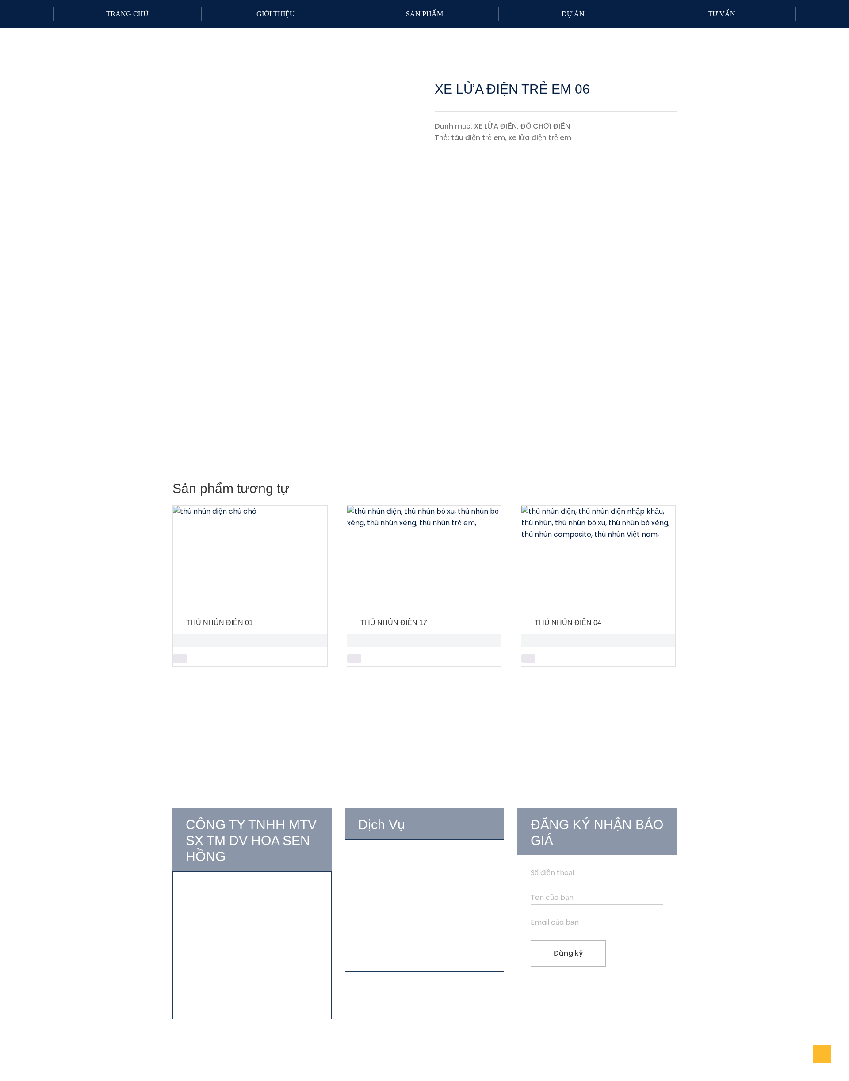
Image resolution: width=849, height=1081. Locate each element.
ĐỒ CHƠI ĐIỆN (545, 126)
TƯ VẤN (721, 14)
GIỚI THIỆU (275, 14)
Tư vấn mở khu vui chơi (398, 858)
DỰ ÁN (573, 14)
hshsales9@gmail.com (234, 952)
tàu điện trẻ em (478, 138)
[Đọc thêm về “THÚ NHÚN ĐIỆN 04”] (528, 658)
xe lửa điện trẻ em (540, 138)
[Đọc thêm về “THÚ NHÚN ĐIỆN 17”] (354, 658)
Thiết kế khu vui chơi (393, 874)
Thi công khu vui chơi (394, 890)
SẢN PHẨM (424, 14)
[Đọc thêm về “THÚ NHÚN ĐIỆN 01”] (180, 658)
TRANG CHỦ (127, 14)
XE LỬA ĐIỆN (495, 126)
